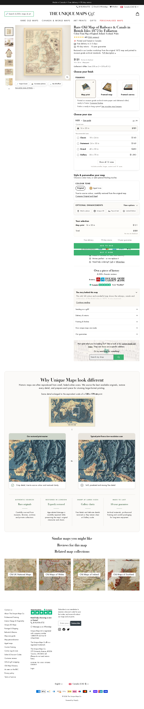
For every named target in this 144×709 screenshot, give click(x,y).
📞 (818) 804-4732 (83, 7)
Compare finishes (96, 103)
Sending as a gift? (82, 309)
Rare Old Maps (30, 21)
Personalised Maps (111, 21)
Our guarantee (81, 334)
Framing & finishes (82, 322)
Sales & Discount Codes (12, 654)
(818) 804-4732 (38, 622)
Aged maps (8, 643)
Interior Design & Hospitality (14, 621)
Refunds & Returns (10, 632)
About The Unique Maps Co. (14, 613)
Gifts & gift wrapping (11, 662)
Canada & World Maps (56, 21)
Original (80, 188)
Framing (80, 77)
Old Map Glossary (11, 666)
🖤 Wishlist (114, 7)
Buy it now (106, 252)
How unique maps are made (86, 328)
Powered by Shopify (72, 700)
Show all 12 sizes (106, 162)
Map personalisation (11, 639)
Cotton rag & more (11, 651)
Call (111, 262)
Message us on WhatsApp (42, 626)
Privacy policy (9, 673)
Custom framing (10, 647)
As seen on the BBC (11, 669)
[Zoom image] (67, 77)
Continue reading (83, 302)
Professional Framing (11, 617)
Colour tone (82, 184)
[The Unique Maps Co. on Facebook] (64, 629)
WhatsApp (120, 262)
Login (32, 668)
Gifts (93, 21)
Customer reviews (10, 658)
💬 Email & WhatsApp (100, 7)
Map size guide (9, 636)
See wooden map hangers (111, 106)
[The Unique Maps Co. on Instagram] (59, 629)
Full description (108, 53)
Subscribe (75, 623)
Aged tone (97, 188)
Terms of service (10, 677)
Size (106, 120)
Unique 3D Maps (10, 625)
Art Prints (80, 21)
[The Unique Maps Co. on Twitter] (68, 629)
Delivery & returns (82, 315)
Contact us (8, 610)
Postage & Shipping (11, 628)
